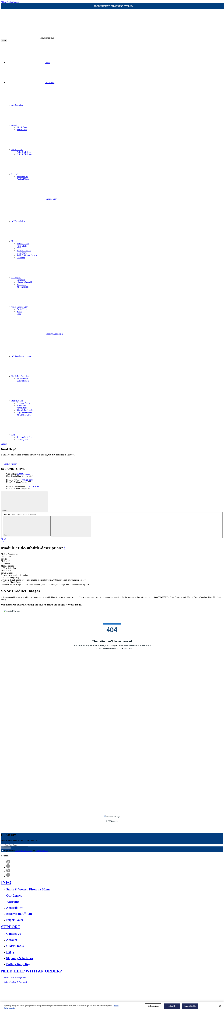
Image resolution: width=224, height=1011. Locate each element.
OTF (19, 248)
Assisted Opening (24, 250)
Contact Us (13, 933)
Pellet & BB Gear (24, 152)
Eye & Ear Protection (20, 376)
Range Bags (22, 408)
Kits (13, 435)
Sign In (4, 444)
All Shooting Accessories (21, 356)
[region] (112, 1006)
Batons (19, 311)
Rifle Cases (21, 405)
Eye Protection (23, 381)
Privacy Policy (42, 850)
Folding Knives (23, 243)
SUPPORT (10, 926)
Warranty (12, 901)
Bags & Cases (17, 401)
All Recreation (17, 105)
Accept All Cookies (190, 1006)
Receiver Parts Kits (24, 437)
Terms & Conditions (23, 850)
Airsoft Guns (22, 129)
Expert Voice (14, 919)
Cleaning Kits (22, 439)
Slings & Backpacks (25, 410)
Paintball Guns (23, 179)
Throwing (21, 257)
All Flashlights (23, 287)
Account (11, 939)
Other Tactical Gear (19, 307)
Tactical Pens (22, 309)
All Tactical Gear (18, 221)
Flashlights (16, 277)
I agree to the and (26, 850)
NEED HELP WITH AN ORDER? (31, 971)
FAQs (10, 952)
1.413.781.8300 (32, 486)
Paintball (15, 174)
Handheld (21, 280)
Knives (14, 241)
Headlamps (21, 284)
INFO (6, 882)
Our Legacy (14, 895)
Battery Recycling (18, 964)
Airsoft (14, 125)
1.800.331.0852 (26, 480)
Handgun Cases (23, 403)
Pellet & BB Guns (24, 154)
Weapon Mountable (25, 282)
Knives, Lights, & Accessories (16, 982)
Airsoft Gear (22, 127)
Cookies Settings (153, 1006)
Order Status (15, 946)
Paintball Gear (22, 176)
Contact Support (10, 464)
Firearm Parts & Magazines (15, 977)
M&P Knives (22, 253)
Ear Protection (22, 378)
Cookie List (12, 1008)
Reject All (172, 1006)
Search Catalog (9, 514)
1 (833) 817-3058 (92, 991)
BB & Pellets (17, 149)
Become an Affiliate (19, 913)
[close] (70, 526)
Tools (19, 314)
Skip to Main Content (10, 2)
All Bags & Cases (24, 415)
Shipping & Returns (19, 958)
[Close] (220, 1006)
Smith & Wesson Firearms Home (28, 889)
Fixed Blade (22, 246)
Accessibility (14, 907)
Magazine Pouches (24, 412)
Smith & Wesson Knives (27, 255)
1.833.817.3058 (23, 474)
